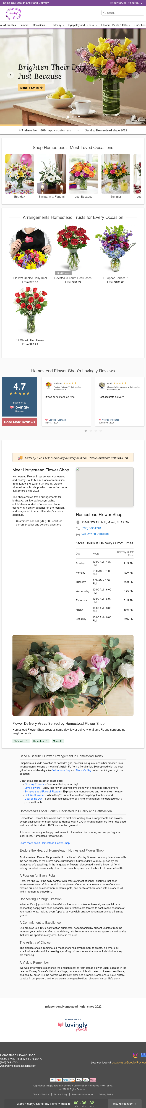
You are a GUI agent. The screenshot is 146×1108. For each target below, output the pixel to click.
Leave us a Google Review (129, 1062)
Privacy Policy (60, 1094)
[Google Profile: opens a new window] (143, 1055)
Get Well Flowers (35, 795)
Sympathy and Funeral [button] (81, 25)
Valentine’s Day (61, 770)
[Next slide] (135, 75)
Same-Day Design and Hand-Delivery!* (27, 2)
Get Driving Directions (95, 533)
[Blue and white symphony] (102, 385)
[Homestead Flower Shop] (25, 14)
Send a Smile (29, 87)
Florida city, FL (21, 740)
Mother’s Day (84, 770)
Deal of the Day (34, 798)
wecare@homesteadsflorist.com (18, 1065)
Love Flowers (32, 787)
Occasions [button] (39, 25)
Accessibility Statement (83, 1094)
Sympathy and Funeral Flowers (43, 791)
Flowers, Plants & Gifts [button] (114, 25)
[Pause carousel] (68, 117)
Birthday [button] (57, 25)
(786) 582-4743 (91, 528)
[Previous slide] (10, 75)
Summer (24, 25)
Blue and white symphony (118, 386)
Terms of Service (41, 1094)
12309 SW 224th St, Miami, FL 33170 (21, 1058)
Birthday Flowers (34, 784)
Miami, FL (58, 740)
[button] (86, 431)
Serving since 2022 (106, 130)
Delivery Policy (105, 1094)
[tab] (73, 117)
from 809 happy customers (45, 130)
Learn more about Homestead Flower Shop (45, 843)
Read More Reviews (19, 422)
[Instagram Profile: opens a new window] (135, 1055)
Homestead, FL (40, 740)
